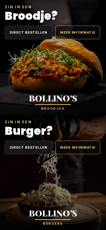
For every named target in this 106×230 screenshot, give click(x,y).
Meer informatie (77, 32)
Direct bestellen (28, 32)
